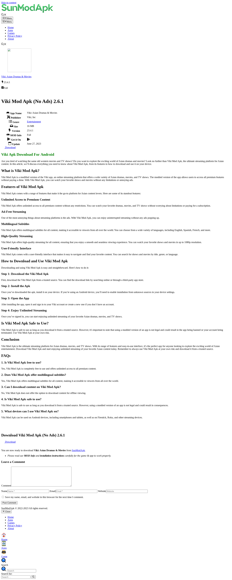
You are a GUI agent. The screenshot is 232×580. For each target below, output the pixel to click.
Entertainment (34, 121)
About (11, 38)
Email (53, 491)
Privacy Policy (15, 36)
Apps (10, 30)
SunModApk (78, 450)
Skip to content (8, 2)
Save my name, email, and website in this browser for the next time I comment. (44, 497)
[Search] (33, 577)
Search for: (6, 573)
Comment (6, 485)
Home (11, 27)
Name (4, 491)
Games (11, 33)
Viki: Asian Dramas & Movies (16, 76)
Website (102, 491)
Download (10, 147)
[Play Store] (28, 139)
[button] (3, 15)
